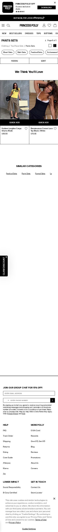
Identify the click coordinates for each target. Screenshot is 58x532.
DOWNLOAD (48, 7)
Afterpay (6, 463)
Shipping (6, 441)
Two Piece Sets (17, 46)
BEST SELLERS (15, 33)
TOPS (39, 33)
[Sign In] (44, 25)
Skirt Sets (21, 52)
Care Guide (8, 457)
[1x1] (50, 45)
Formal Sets (40, 173)
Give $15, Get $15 (38, 441)
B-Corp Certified (10, 492)
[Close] (54, 498)
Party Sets (26, 173)
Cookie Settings (29, 529)
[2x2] (54, 45)
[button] (55, 25)
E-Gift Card (35, 430)
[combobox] (6, 400)
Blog (33, 446)
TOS (23, 414)
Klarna (6, 468)
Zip (4, 474)
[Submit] (52, 400)
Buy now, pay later (23, 18)
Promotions (36, 457)
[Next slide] (55, 101)
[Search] (8, 25)
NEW (4, 33)
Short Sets (8, 52)
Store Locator (36, 492)
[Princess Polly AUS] (29, 25)
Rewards (35, 436)
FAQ (4, 430)
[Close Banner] (55, 2)
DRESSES (29, 33)
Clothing (5, 46)
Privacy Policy (12, 414)
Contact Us (35, 487)
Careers (34, 468)
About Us (35, 463)
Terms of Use (41, 520)
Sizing (5, 452)
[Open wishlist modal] (26, 129)
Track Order (8, 436)
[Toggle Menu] (3, 25)
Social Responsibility (12, 487)
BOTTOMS (48, 33)
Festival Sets (36, 52)
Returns (6, 446)
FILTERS (14, 61)
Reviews (34, 452)
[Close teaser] (6, 257)
